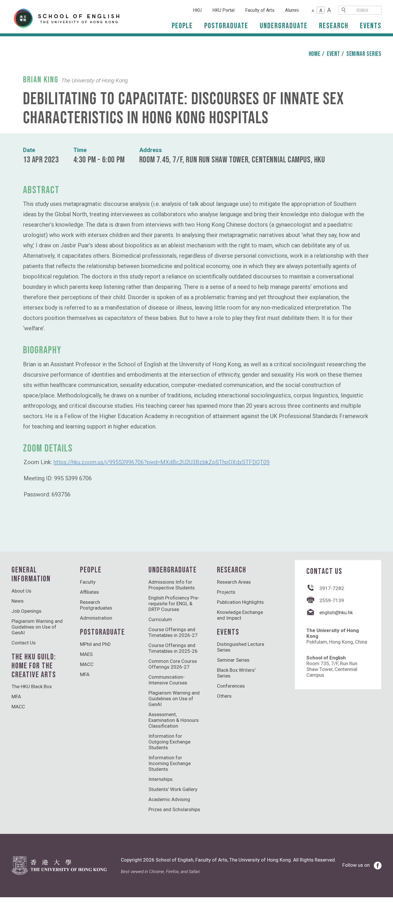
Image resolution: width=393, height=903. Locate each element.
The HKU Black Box (32, 686)
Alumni (292, 10)
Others (224, 696)
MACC (18, 706)
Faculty (88, 582)
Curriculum (160, 619)
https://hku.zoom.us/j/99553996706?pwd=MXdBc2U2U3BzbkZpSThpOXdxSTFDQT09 (162, 462)
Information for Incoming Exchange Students (169, 763)
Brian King (40, 80)
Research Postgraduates (96, 605)
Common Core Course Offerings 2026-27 (172, 664)
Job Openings (26, 611)
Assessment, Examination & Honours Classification (173, 720)
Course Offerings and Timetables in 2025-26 (173, 648)
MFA (16, 696)
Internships (160, 779)
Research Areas (234, 582)
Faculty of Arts (259, 10)
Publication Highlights (240, 602)
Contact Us (24, 643)
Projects (226, 592)
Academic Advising (169, 799)
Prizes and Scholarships (174, 809)
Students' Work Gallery (172, 789)
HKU (197, 10)
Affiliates (89, 592)
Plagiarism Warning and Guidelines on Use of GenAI (37, 626)
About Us (21, 591)
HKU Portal (223, 10)
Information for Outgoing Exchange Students (169, 741)
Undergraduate (284, 26)
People (182, 26)
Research (333, 26)
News (18, 601)
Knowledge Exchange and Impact (240, 615)
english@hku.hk (336, 612)
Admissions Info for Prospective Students (171, 585)
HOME (314, 54)
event (333, 54)
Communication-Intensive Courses (167, 680)
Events (370, 26)
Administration (96, 618)
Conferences (231, 686)
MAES (86, 654)
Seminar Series (363, 54)
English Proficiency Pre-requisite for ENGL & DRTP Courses (173, 603)
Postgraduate (226, 26)
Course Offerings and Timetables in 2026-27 (173, 632)
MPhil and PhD (95, 644)
